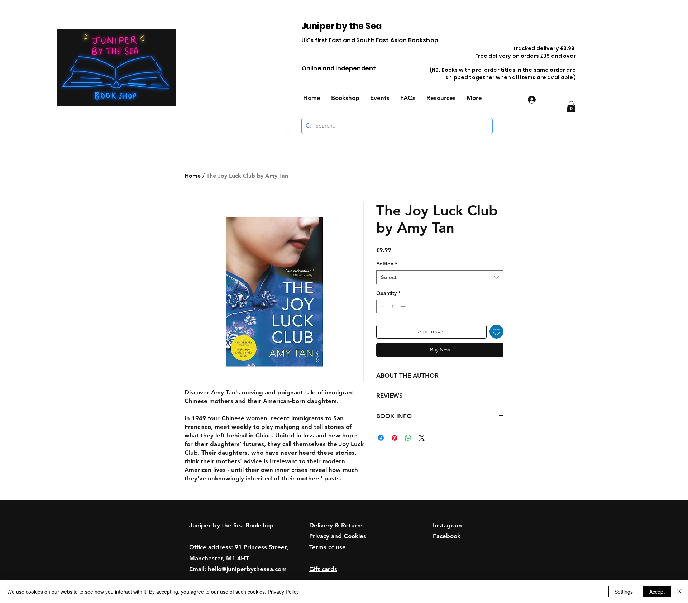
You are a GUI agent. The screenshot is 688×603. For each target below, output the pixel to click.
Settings (624, 591)
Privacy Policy (283, 591)
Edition (386, 263)
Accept (657, 591)
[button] (571, 106)
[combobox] (439, 277)
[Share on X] (421, 438)
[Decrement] (381, 306)
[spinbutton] (392, 306)
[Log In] (531, 99)
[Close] (679, 591)
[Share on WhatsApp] (408, 438)
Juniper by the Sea (341, 26)
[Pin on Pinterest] (394, 438)
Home (193, 175)
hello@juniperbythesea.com (247, 569)
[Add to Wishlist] (496, 332)
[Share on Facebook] (381, 438)
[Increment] (403, 306)
